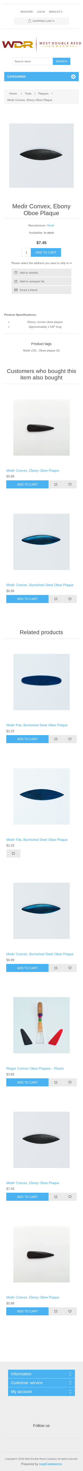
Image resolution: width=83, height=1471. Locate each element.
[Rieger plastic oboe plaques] (41, 1025)
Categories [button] (16, 76)
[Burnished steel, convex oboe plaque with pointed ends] (41, 541)
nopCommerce (50, 1464)
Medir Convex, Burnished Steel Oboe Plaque (39, 585)
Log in (41, 11)
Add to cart (46, 252)
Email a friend (28, 290)
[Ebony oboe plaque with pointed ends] (41, 1139)
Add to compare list (32, 281)
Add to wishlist (29, 272)
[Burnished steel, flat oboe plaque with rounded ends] (41, 682)
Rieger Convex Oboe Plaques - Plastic (35, 1068)
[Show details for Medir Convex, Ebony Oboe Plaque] (41, 427)
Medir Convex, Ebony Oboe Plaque (32, 471)
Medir (50, 225)
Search (61, 61)
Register (27, 11)
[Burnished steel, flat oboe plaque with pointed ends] (41, 796)
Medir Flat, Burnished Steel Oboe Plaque (36, 725)
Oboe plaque (47, 350)
